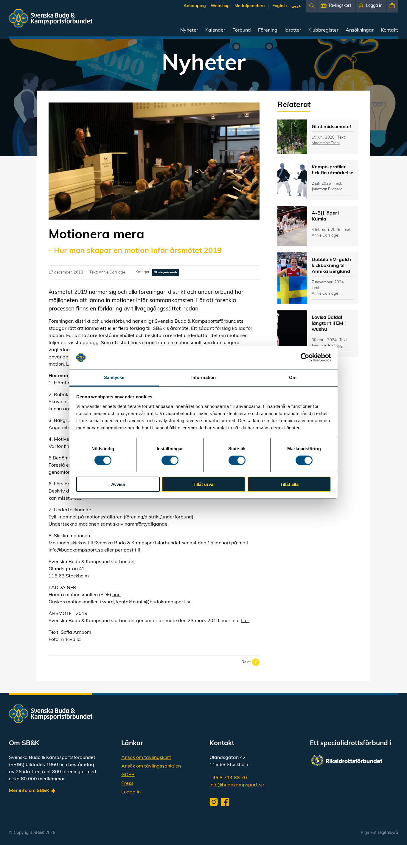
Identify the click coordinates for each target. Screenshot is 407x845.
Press (127, 783)
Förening (267, 30)
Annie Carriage (112, 272)
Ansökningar (360, 30)
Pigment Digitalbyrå (379, 833)
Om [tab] (292, 377)
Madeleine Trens (326, 143)
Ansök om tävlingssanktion (151, 766)
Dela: (246, 662)
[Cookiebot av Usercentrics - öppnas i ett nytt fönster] (305, 357)
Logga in (131, 792)
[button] (336, 6)
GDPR (128, 775)
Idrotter (293, 30)
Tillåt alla (289, 484)
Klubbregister (323, 30)
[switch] (169, 460)
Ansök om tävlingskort (146, 757)
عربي (296, 6)
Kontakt (389, 30)
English (279, 6)
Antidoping (195, 6)
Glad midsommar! (331, 127)
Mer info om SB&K (29, 790)
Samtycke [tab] (114, 377)
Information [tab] (203, 377)
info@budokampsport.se (164, 602)
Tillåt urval (204, 484)
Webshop (220, 6)
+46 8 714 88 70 (228, 778)
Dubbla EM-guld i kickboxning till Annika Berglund (331, 265)
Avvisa (118, 484)
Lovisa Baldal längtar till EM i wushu (329, 323)
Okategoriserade (165, 272)
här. (116, 595)
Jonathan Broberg (327, 189)
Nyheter (189, 30)
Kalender (215, 30)
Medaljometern (249, 6)
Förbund (241, 30)
